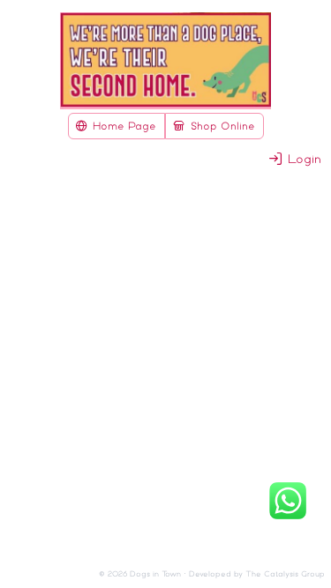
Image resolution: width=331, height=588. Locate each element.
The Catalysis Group (285, 573)
